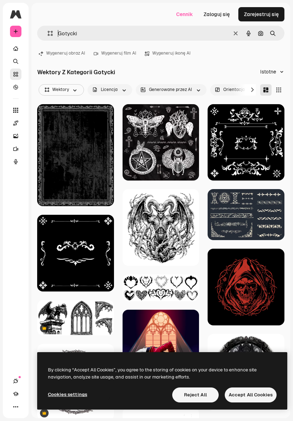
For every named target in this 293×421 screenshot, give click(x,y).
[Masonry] (266, 90)
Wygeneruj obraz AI (65, 53)
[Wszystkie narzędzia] (15, 110)
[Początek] (15, 48)
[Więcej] (15, 406)
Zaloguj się (217, 14)
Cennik (184, 14)
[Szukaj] (15, 61)
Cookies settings (67, 394)
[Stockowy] (15, 74)
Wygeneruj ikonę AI (171, 53)
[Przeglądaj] (15, 87)
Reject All (195, 395)
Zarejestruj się (261, 14)
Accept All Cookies (251, 395)
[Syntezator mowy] (15, 161)
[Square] (278, 90)
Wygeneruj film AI (118, 53)
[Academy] (15, 394)
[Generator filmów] (15, 148)
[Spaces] (15, 123)
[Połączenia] (15, 381)
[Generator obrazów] (15, 136)
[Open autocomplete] (47, 33)
